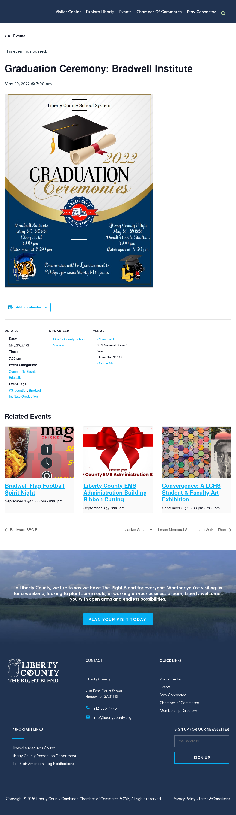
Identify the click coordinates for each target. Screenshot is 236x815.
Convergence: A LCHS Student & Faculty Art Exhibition (191, 492)
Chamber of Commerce (179, 702)
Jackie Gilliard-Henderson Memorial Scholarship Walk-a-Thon (176, 529)
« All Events (15, 35)
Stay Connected (173, 694)
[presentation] (39, 452)
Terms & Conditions (214, 798)
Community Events (22, 371)
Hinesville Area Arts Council (34, 747)
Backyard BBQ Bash (26, 529)
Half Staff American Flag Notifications (43, 763)
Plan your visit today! (118, 619)
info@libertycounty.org (112, 717)
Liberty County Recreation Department (44, 755)
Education (16, 377)
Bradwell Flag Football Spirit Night (35, 488)
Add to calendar (28, 307)
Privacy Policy (184, 798)
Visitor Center (171, 679)
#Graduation (18, 390)
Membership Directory (178, 710)
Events (165, 686)
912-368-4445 (105, 708)
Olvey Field (105, 339)
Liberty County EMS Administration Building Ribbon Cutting (115, 492)
